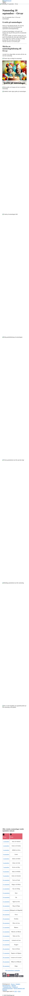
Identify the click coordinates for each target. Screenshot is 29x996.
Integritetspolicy (6, 985)
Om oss (13, 984)
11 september (6, 884)
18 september (6, 914)
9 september (6, 876)
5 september (6, 858)
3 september (6, 850)
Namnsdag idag (7, 987)
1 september (6, 841)
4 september (6, 854)
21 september (6, 927)
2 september (6, 845)
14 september (6, 897)
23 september (6, 936)
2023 (15, 991)
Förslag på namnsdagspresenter (10, 987)
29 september (6, 961)
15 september (6, 901)
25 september (6, 944)
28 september (6, 957)
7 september (6, 867)
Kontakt (18, 984)
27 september (6, 953)
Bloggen (14, 985)
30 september (6, 966)
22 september (6, 931)
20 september (6, 923)
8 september (6, 871)
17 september (6, 910)
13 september (6, 893)
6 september (6, 863)
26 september (6, 949)
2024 (19, 991)
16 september (6, 906)
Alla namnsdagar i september (12, 970)
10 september (6, 880)
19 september (6, 918)
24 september (6, 940)
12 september (6, 888)
